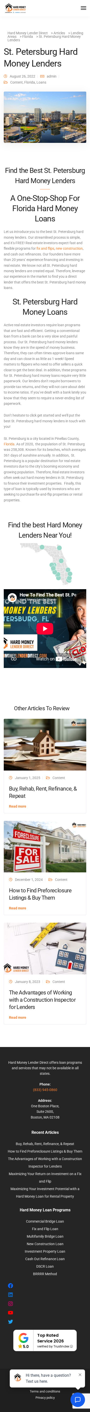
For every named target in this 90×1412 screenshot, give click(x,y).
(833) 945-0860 (45, 1090)
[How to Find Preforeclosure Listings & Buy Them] (45, 846)
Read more (17, 806)
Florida (29, 82)
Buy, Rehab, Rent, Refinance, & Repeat (45, 1144)
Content (16, 82)
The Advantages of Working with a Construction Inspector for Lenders (42, 999)
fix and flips (45, 248)
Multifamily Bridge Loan (45, 1236)
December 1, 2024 (29, 880)
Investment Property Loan (45, 1251)
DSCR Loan (45, 1266)
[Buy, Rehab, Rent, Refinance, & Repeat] (45, 744)
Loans (41, 82)
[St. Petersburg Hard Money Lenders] (45, 119)
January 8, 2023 (27, 982)
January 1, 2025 (27, 778)
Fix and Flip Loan (45, 1229)
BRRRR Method (45, 1274)
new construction (69, 248)
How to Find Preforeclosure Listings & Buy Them (45, 1151)
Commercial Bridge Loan (45, 1221)
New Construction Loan (45, 1244)
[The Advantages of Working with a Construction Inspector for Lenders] (45, 948)
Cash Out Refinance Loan (45, 1259)
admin (51, 76)
